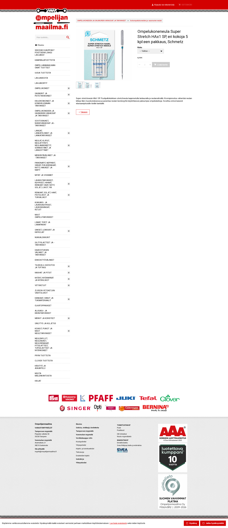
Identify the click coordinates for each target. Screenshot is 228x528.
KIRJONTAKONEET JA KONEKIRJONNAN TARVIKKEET (44, 103)
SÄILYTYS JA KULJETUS (45, 323)
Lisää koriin (161, 64)
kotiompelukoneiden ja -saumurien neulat (146, 21)
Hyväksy (191, 523)
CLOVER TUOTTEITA (44, 360)
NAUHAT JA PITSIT (43, 272)
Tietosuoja (80, 452)
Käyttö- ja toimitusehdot (85, 449)
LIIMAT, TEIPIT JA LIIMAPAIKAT (42, 223)
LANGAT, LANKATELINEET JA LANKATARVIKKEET (43, 133)
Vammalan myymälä (84, 435)
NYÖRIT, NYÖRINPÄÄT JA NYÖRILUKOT (44, 279)
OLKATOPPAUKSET (43, 305)
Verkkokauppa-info (84, 438)
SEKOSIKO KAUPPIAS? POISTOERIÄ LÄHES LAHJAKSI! (44, 52)
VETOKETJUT (40, 285)
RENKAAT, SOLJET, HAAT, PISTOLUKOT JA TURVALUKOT (46, 195)
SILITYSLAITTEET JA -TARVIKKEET (44, 243)
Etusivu (39, 45)
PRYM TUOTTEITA (43, 355)
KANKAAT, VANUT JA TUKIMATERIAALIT (44, 299)
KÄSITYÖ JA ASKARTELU (40, 367)
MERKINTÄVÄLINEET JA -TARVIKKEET (45, 156)
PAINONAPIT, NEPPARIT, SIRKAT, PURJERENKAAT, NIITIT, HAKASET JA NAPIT (45, 166)
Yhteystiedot (81, 463)
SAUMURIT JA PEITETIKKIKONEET (43, 94)
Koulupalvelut (81, 442)
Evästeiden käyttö (82, 456)
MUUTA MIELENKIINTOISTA (43, 374)
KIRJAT (38, 381)
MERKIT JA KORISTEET (45, 318)
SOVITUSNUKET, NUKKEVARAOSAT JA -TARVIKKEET (45, 123)
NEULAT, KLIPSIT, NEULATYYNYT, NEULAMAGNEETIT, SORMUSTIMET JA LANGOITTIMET (43, 145)
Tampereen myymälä (84, 431)
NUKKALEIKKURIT (42, 237)
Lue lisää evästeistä (118, 523)
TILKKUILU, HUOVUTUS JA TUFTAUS (45, 266)
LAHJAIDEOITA (41, 78)
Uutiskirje (80, 459)
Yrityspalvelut (81, 445)
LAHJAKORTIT (41, 83)
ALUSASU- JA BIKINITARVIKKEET (43, 312)
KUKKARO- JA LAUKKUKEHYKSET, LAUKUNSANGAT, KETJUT (43, 206)
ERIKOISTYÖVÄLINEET (44, 260)
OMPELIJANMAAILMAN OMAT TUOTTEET (45, 66)
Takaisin (82, 112)
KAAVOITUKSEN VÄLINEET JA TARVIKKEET (42, 252)
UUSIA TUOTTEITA (43, 73)
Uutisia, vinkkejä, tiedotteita (87, 428)
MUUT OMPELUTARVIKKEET (44, 216)
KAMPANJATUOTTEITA (45, 60)
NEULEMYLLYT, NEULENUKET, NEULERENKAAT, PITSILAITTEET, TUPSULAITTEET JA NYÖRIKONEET (43, 344)
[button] (162, 5)
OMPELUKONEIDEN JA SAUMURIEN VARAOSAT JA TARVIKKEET (45, 113)
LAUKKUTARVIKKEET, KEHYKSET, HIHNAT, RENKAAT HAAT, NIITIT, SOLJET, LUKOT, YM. (45, 184)
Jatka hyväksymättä (213, 523)
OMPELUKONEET (42, 88)
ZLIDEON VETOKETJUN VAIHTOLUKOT (45, 291)
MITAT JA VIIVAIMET (44, 175)
